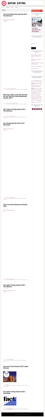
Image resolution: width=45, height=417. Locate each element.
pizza (40, 86)
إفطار (41, 100)
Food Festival (36, 85)
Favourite (4, 409)
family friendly (36, 83)
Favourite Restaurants (9, 409)
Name (32, 39)
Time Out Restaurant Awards (24, 89)
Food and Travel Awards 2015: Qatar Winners (15, 367)
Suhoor (36, 97)
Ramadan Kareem (35, 95)
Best (9, 385)
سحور (34, 102)
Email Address (33, 43)
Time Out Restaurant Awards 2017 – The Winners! (15, 15)
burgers (39, 80)
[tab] (33, 17)
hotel (20, 385)
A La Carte (32, 80)
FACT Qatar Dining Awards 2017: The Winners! (14, 110)
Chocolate (34, 81)
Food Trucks (39, 85)
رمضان (40, 102)
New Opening (37, 86)
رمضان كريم (37, 102)
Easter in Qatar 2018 (34, 68)
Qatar (16, 89)
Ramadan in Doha (34, 93)
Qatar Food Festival (37, 88)
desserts (39, 81)
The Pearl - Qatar (34, 98)
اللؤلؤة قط (36, 100)
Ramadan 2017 (38, 92)
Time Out (18, 89)
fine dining (13, 385)
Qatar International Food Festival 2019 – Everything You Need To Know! (36, 56)
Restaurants (33, 97)
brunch (35, 80)
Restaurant (26, 385)
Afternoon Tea (39, 17)
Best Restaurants (11, 89)
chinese (32, 81)
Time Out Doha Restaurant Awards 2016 (15, 205)
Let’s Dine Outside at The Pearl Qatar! (36, 29)
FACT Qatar (15, 198)
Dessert (37, 81)
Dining (41, 81)
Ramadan (34, 92)
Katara (34, 86)
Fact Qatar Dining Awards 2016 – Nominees (14, 392)
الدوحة (39, 100)
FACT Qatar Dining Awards (11, 116)
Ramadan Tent (36, 96)
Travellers (6, 386)
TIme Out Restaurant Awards (12, 88)
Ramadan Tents (40, 96)
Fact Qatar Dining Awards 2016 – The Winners (14, 286)
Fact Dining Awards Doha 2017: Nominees (14, 124)
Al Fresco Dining (34, 17)
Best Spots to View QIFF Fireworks (36, 66)
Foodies (18, 385)
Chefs (40, 80)
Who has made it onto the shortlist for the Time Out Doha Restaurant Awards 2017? (15, 96)
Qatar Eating (22, 3)
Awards (8, 89)
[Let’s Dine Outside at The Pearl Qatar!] (37, 26)
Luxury (22, 385)
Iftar (32, 86)
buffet (37, 80)
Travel (4, 386)
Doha (7, 88)
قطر (32, 102)
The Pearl (39, 97)
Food (16, 385)
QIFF (40, 91)
